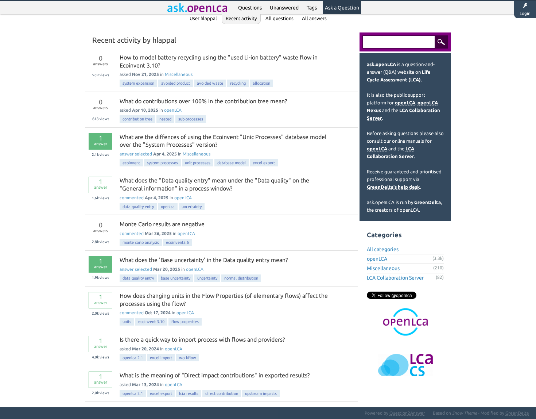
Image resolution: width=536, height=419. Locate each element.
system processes (162, 163)
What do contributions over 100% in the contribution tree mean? (203, 101)
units (127, 321)
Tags (312, 8)
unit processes (197, 163)
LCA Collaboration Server (395, 278)
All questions (279, 18)
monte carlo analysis (141, 242)
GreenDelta (427, 202)
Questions (250, 8)
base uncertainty (175, 278)
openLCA (173, 110)
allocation (261, 83)
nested (165, 119)
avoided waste (210, 83)
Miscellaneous (179, 74)
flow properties (185, 321)
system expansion (138, 83)
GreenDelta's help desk (393, 186)
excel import (161, 357)
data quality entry (138, 206)
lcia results (188, 393)
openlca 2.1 (133, 357)
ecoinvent (131, 163)
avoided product (175, 83)
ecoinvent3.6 (177, 242)
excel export (264, 163)
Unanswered (284, 8)
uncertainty (192, 206)
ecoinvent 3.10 (151, 321)
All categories (383, 249)
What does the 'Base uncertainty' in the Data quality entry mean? (204, 260)
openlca (168, 206)
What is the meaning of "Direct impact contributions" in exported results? (215, 375)
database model (231, 163)
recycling (238, 83)
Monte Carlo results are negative (162, 224)
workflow (187, 357)
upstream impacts (261, 393)
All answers (314, 18)
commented (132, 197)
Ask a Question (342, 8)
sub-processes (190, 119)
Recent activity (241, 18)
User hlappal (203, 18)
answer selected (136, 153)
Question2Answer (407, 413)
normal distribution (241, 278)
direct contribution (221, 393)
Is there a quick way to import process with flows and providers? (202, 339)
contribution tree (137, 119)
